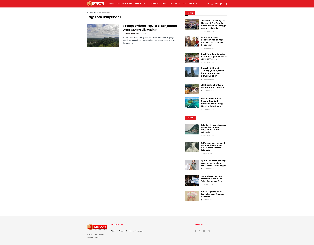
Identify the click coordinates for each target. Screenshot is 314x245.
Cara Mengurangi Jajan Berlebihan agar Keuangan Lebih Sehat (212, 194)
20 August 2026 (208, 91)
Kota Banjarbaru (104, 12)
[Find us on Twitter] (212, 4)
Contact (139, 231)
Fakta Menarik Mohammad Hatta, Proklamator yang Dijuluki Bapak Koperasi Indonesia (213, 146)
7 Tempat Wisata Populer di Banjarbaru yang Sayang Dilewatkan (150, 28)
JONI (110, 3)
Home (89, 12)
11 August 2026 (208, 153)
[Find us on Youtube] (216, 4)
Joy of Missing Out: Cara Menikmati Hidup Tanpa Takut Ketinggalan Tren (211, 178)
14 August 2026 (208, 135)
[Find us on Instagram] (221, 4)
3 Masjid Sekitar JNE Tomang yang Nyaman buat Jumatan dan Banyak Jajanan (212, 72)
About (113, 231)
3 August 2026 (207, 200)
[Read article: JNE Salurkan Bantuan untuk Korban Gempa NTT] (192, 89)
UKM (164, 3)
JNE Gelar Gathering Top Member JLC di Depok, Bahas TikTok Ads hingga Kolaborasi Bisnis (213, 24)
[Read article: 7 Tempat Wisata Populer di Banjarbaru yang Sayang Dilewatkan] (103, 35)
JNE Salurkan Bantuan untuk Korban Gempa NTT (214, 86)
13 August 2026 (208, 169)
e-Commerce (154, 3)
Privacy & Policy (125, 231)
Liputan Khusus (190, 3)
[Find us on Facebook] (208, 4)
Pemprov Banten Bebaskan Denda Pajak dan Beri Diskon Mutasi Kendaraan (212, 41)
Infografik (140, 3)
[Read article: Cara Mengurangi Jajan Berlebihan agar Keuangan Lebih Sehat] (192, 196)
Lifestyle (174, 3)
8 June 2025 (142, 34)
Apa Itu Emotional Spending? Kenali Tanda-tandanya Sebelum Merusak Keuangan (213, 163)
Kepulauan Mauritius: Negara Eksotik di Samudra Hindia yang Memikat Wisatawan (212, 102)
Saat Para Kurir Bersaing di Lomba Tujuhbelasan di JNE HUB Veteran (214, 56)
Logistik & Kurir (124, 3)
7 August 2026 (207, 184)
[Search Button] (226, 3)
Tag (95, 12)
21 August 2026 (208, 32)
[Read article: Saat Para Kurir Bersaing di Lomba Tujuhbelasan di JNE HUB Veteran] (192, 58)
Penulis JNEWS (130, 34)
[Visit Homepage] (95, 4)
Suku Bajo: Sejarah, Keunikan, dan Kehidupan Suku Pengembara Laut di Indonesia (213, 128)
